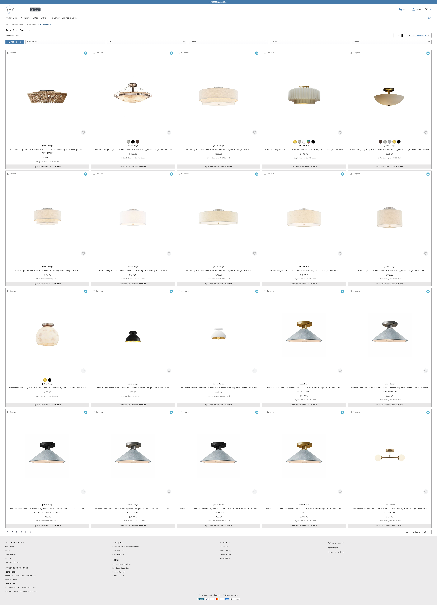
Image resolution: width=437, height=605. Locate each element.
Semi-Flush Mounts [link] (44, 24)
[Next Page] (30, 532)
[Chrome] (389, 142)
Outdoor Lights (39, 18)
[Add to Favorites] (83, 132)
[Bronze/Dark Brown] (137, 142)
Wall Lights (25, 18)
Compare (13, 53)
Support (406, 9)
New (429, 18)
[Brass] (295, 142)
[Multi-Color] (308, 142)
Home (7, 24)
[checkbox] (8, 53)
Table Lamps (54, 18)
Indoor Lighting (17, 24)
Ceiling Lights (12, 18)
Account (419, 9)
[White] (304, 142)
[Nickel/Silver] (128, 142)
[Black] (133, 142)
